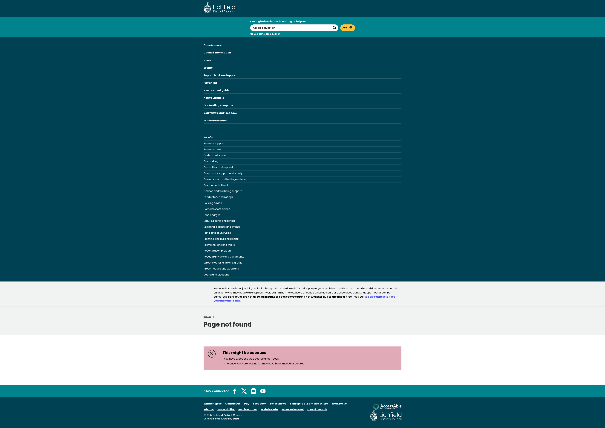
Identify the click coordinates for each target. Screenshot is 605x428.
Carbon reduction (215, 155)
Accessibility (226, 409)
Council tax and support (218, 167)
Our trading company (218, 105)
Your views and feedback (220, 113)
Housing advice (213, 203)
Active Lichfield (214, 98)
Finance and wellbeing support (223, 191)
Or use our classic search (265, 33)
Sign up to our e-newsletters (309, 403)
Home (207, 316)
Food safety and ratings (218, 197)
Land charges (212, 215)
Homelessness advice (217, 209)
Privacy (209, 409)
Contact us (232, 403)
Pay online (210, 83)
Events (208, 68)
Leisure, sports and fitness (219, 221)
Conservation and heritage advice (225, 179)
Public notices (247, 409)
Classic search (213, 45)
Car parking (211, 161)
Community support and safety (223, 173)
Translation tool (293, 409)
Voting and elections (216, 274)
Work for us (339, 403)
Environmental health (217, 185)
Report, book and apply (219, 75)
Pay (246, 403)
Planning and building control (221, 239)
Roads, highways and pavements (224, 256)
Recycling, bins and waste (219, 245)
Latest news (278, 403)
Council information (217, 52)
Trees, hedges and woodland (221, 268)
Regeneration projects (217, 250)
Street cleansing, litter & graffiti (223, 262)
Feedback (259, 403)
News (207, 60)
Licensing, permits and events (222, 227)
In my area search (216, 120)
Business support (214, 143)
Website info (269, 409)
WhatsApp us (213, 403)
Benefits (209, 137)
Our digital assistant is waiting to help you (278, 21)
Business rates (212, 149)
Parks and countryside (217, 233)
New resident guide (216, 90)
